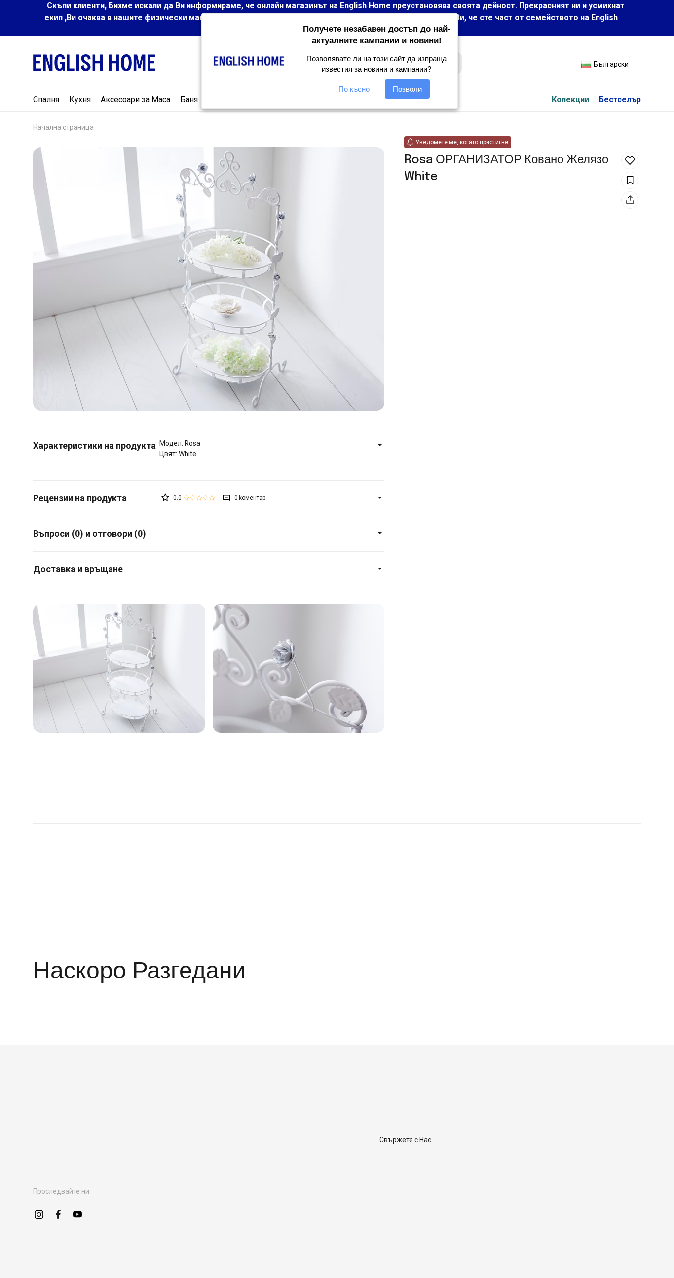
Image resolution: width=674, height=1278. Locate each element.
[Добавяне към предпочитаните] (629, 160)
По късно (354, 89)
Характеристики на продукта (94, 445)
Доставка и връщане (78, 569)
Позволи (407, 89)
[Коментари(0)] (96, 498)
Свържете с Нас (405, 1140)
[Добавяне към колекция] (629, 180)
